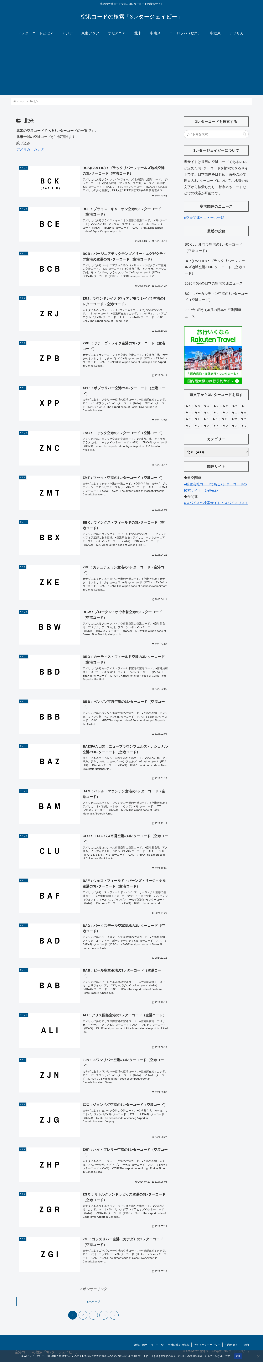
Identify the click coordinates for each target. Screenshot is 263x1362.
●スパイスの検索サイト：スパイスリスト (216, 503)
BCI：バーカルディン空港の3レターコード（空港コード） (216, 297)
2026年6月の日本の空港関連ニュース (214, 283)
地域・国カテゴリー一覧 (149, 1344)
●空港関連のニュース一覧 (204, 218)
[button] (244, 134)
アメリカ (23, 149)
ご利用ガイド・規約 (236, 1344)
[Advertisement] (131, 68)
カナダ (39, 149)
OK (238, 1356)
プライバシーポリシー (206, 1344)
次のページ (93, 1301)
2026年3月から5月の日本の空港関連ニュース (215, 313)
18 (104, 1315)
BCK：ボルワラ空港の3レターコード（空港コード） (213, 247)
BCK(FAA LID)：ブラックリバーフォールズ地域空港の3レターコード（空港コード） (215, 267)
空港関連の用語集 (178, 1344)
